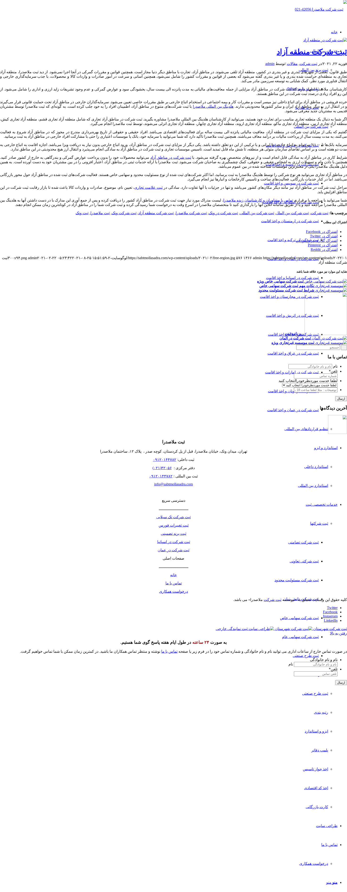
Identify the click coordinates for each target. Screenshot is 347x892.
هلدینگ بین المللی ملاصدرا (213, 106)
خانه (173, 575)
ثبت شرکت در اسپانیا (173, 542)
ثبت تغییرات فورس (174, 525)
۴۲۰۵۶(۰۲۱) (162, 468)
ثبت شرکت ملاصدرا (191, 213)
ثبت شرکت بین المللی (257, 213)
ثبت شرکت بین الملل (292, 213)
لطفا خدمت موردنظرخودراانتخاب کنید (308, 381)
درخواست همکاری (173, 591)
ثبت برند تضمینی (173, 534)
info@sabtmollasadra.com (173, 484)
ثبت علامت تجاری (148, 187)
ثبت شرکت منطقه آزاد (312, 51)
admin (270, 64)
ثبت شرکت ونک (124, 213)
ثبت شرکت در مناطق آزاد (170, 157)
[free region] (325, 40)
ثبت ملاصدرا (100, 213)
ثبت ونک (82, 213)
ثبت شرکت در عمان (173, 550)
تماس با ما (173, 583)
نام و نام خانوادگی (324, 660)
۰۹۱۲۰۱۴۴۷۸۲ (164, 460)
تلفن (333, 371)
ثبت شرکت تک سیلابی (173, 517)
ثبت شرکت (308, 64)
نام (335, 366)
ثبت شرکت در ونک (223, 213)
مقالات (292, 64)
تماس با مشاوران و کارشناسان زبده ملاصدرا (258, 200)
